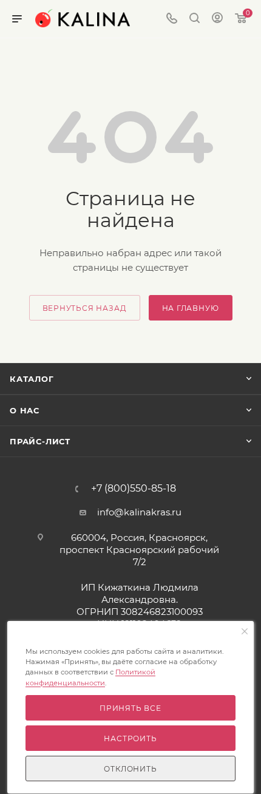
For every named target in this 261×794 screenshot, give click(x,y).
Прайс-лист (40, 441)
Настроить (130, 738)
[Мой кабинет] (217, 19)
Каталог (32, 379)
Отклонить (130, 768)
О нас (24, 410)
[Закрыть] (245, 632)
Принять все (130, 708)
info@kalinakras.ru (139, 512)
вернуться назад (84, 308)
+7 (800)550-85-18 (133, 489)
